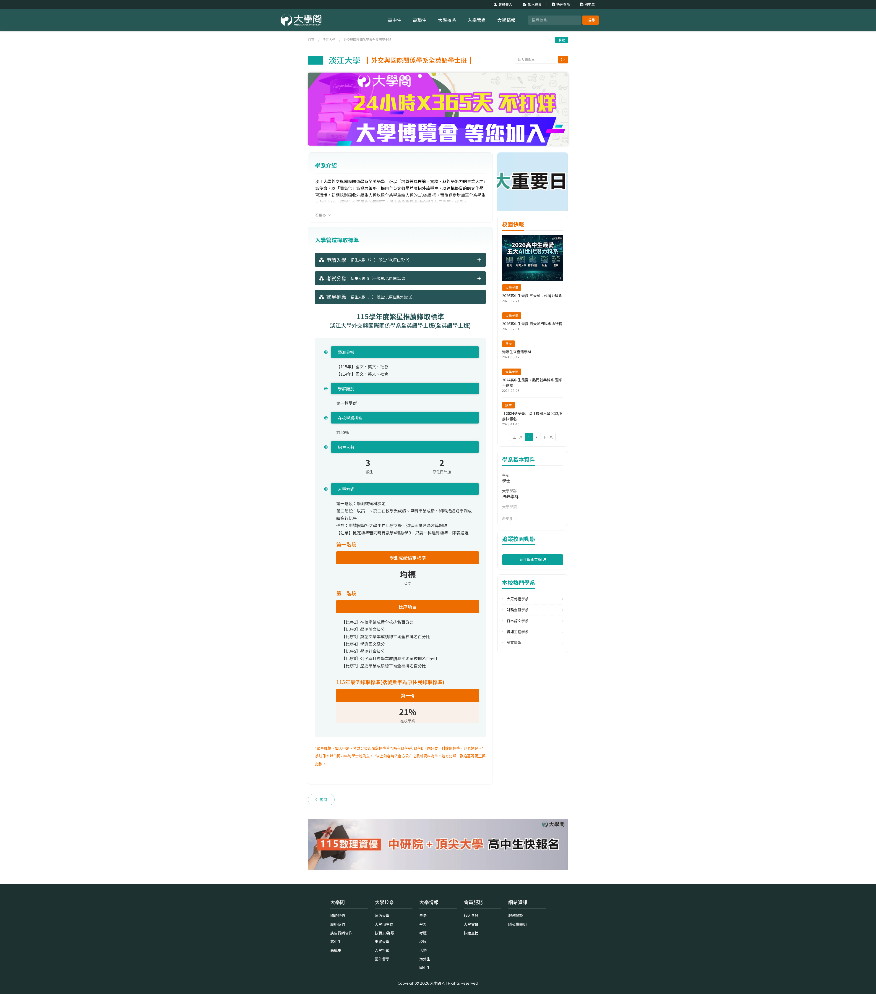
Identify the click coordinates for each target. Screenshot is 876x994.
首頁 (311, 39)
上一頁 (517, 437)
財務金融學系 (518, 609)
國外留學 (382, 959)
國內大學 (382, 915)
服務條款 (515, 915)
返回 (323, 799)
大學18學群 (384, 924)
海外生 (424, 959)
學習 (423, 924)
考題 (423, 933)
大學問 (435, 983)
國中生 (589, 4)
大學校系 (447, 20)
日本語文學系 (518, 620)
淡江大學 (329, 39)
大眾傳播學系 (518, 599)
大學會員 (471, 924)
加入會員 (535, 4)
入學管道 (477, 20)
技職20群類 (384, 933)
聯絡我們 (337, 924)
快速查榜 (563, 4)
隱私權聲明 (517, 924)
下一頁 (548, 437)
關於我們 (337, 915)
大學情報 (506, 20)
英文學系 (514, 642)
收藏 (561, 40)
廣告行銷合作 (341, 933)
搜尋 (591, 20)
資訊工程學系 (518, 631)
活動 (423, 950)
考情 (423, 915)
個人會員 (471, 915)
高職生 (420, 20)
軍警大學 (382, 941)
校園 (423, 941)
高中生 (395, 20)
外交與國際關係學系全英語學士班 (367, 39)
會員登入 (505, 4)
